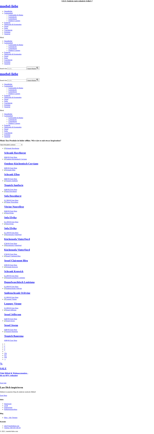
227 (5, 355)
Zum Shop (13, 157)
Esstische (7, 22)
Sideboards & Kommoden (12, 24)
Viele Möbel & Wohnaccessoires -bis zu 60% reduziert (14, 374)
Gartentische (12, 17)
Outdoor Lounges (14, 21)
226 (5, 353)
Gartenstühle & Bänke (15, 15)
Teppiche (7, 34)
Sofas (6, 28)
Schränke (7, 32)
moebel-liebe (9, 6)
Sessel (6, 26)
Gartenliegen (12, 19)
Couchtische (8, 30)
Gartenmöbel (8, 13)
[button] (77, 37)
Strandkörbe (8, 11)
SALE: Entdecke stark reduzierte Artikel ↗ (77, 1)
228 (5, 357)
